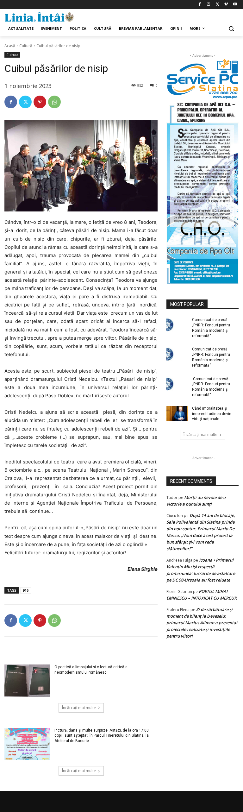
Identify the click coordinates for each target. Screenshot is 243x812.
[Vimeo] (226, 4)
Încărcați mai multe (79, 707)
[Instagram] (208, 4)
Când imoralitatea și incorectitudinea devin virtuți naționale (211, 413)
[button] (231, 28)
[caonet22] (202, 191)
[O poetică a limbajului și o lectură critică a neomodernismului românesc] (27, 680)
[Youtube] (235, 4)
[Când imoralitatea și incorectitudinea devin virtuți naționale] (177, 413)
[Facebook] (199, 4)
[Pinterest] (40, 102)
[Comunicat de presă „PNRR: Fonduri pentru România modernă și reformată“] (177, 324)
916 (25, 590)
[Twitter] (217, 4)
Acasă (9, 45)
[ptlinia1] (202, 79)
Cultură (25, 45)
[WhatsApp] (54, 102)
